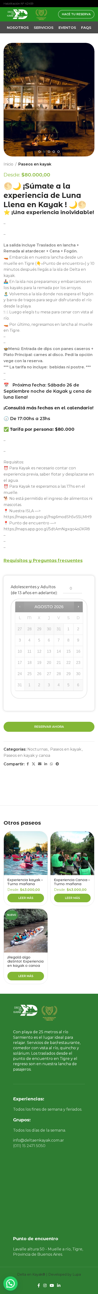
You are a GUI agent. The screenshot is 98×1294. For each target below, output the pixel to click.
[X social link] (33, 764)
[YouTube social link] (51, 1285)
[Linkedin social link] (46, 764)
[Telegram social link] (57, 764)
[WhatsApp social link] (51, 764)
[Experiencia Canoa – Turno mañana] (72, 853)
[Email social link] (40, 764)
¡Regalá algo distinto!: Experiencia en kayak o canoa (25, 961)
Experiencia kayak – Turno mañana (25, 882)
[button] (8, 99)
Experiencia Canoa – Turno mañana (72, 882)
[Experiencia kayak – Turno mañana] (26, 853)
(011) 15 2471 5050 (29, 1146)
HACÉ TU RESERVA (76, 14)
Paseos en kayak (34, 164)
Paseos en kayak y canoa (27, 755)
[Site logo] (17, 14)
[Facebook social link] (27, 764)
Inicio (8, 164)
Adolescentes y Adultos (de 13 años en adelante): (34, 590)
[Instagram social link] (45, 1285)
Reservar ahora (49, 726)
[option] (39, 151)
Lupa (77, 1274)
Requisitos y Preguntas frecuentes (43, 560)
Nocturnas (37, 749)
